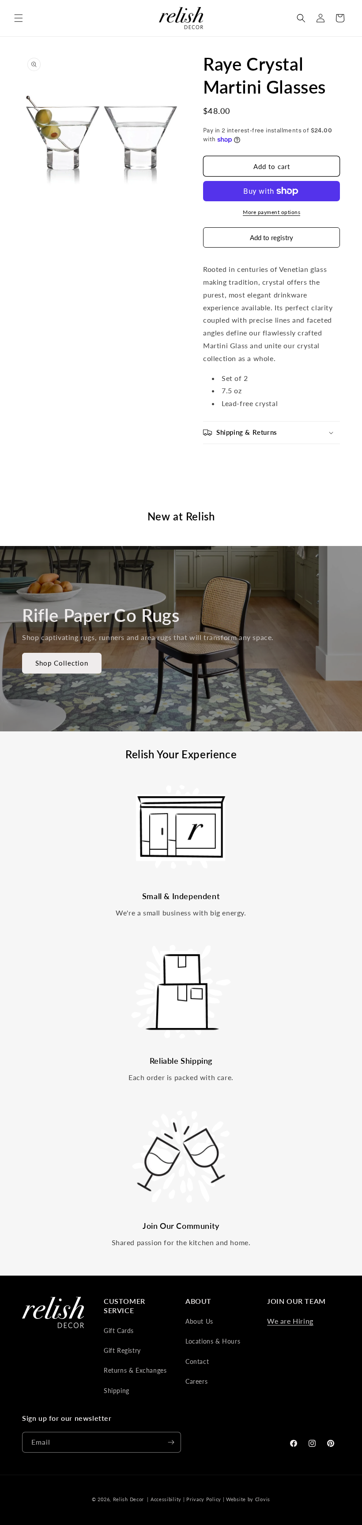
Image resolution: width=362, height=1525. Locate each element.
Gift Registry (122, 1350)
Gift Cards (119, 1330)
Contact (197, 1361)
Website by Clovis (248, 1499)
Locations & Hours (212, 1341)
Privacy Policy (203, 1499)
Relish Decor (128, 1499)
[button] (18, 18)
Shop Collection (61, 663)
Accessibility (166, 1499)
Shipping (116, 1390)
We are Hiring (290, 1321)
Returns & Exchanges (135, 1370)
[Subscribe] (171, 1442)
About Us (199, 1321)
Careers (196, 1381)
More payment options (271, 212)
